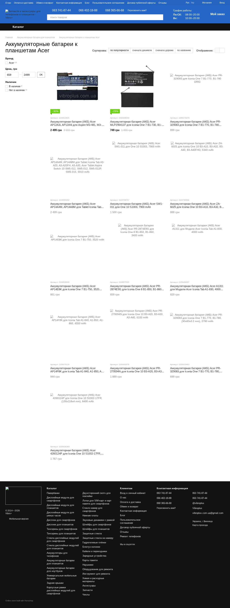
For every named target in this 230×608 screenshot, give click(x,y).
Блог (87, 3)
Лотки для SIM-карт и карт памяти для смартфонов (96, 502)
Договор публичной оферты (141, 3)
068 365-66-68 (114, 10)
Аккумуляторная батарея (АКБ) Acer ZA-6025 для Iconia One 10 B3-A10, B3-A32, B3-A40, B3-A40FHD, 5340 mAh (197, 207)
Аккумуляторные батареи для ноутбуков (60, 569)
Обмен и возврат (44, 3)
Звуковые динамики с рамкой (98, 520)
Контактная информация (69, 3)
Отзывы (162, 3)
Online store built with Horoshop (19, 601)
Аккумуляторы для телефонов (57, 554)
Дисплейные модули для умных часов (60, 514)
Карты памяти (90, 560)
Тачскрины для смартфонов (62, 529)
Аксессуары (89, 585)
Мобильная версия (19, 519)
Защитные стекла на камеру (97, 538)
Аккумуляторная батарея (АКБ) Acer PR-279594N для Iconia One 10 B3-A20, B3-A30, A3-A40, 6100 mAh (137, 371)
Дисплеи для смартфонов (61, 520)
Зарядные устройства (94, 555)
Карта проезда (200, 525)
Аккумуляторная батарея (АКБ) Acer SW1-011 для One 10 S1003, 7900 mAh (136, 205)
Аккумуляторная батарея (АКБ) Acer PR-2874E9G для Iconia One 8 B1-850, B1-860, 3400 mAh (136, 289)
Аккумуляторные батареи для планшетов (60, 562)
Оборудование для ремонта (97, 569)
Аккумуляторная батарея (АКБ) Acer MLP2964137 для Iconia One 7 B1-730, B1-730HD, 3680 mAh (136, 125)
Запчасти (87, 590)
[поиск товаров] (160, 17)
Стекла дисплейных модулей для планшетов (63, 547)
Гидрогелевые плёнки (94, 542)
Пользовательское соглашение (108, 3)
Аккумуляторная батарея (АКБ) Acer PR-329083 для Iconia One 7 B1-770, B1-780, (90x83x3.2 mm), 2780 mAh (195, 371)
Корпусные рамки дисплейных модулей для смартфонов (61, 590)
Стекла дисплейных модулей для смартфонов (63, 539)
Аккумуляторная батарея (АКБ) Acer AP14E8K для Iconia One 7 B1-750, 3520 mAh (74, 289)
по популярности (119, 50)
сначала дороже (164, 50)
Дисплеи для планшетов (60, 524)
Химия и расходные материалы (93, 580)
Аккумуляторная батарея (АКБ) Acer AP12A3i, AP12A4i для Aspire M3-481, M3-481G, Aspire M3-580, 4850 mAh (76, 125)
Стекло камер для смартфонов (92, 509)
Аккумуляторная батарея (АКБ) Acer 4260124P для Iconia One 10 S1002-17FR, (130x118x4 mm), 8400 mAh (75, 453)
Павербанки (53, 493)
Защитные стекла (92, 533)
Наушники (87, 564)
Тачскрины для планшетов (61, 533)
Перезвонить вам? (137, 10)
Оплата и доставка (23, 3)
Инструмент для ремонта (96, 573)
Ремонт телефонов (130, 536)
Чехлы (86, 594)
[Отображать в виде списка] (222, 50)
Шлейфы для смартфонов (96, 524)
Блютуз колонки (91, 546)
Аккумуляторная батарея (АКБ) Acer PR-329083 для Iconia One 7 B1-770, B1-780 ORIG (195, 125)
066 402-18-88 (88, 10)
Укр (192, 3)
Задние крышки (55, 583)
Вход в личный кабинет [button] (133, 493)
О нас (8, 3)
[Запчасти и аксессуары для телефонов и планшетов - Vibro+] (23, 495)
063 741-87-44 (61, 10)
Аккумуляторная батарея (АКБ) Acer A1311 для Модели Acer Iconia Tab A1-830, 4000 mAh (196, 289)
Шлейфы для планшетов (96, 529)
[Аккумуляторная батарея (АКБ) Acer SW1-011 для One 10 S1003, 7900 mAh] (137, 169)
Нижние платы (90, 515)
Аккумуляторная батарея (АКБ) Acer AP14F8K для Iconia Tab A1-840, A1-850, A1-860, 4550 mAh (77, 371)
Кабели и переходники (94, 551)
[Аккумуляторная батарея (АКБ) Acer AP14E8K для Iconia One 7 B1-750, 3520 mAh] (77, 251)
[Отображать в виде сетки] (217, 50)
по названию (184, 50)
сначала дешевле (142, 50)
